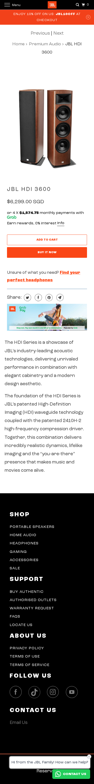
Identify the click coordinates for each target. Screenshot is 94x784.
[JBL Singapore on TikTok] (35, 692)
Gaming (18, 552)
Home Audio (23, 535)
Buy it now (47, 252)
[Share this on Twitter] (27, 297)
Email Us (18, 723)
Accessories (24, 560)
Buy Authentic (27, 592)
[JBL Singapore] (47, 4)
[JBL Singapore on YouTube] (73, 692)
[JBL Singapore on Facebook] (17, 692)
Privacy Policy (27, 648)
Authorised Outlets (33, 600)
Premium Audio (45, 44)
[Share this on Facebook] (38, 297)
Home (18, 44)
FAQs (15, 617)
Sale (15, 568)
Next (58, 33)
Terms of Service (29, 665)
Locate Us (21, 625)
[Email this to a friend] (59, 297)
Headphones (24, 543)
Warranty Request (32, 608)
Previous (40, 33)
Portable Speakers (32, 527)
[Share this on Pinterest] (48, 297)
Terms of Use (25, 657)
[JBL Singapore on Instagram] (54, 692)
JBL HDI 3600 (29, 189)
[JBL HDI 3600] (47, 121)
